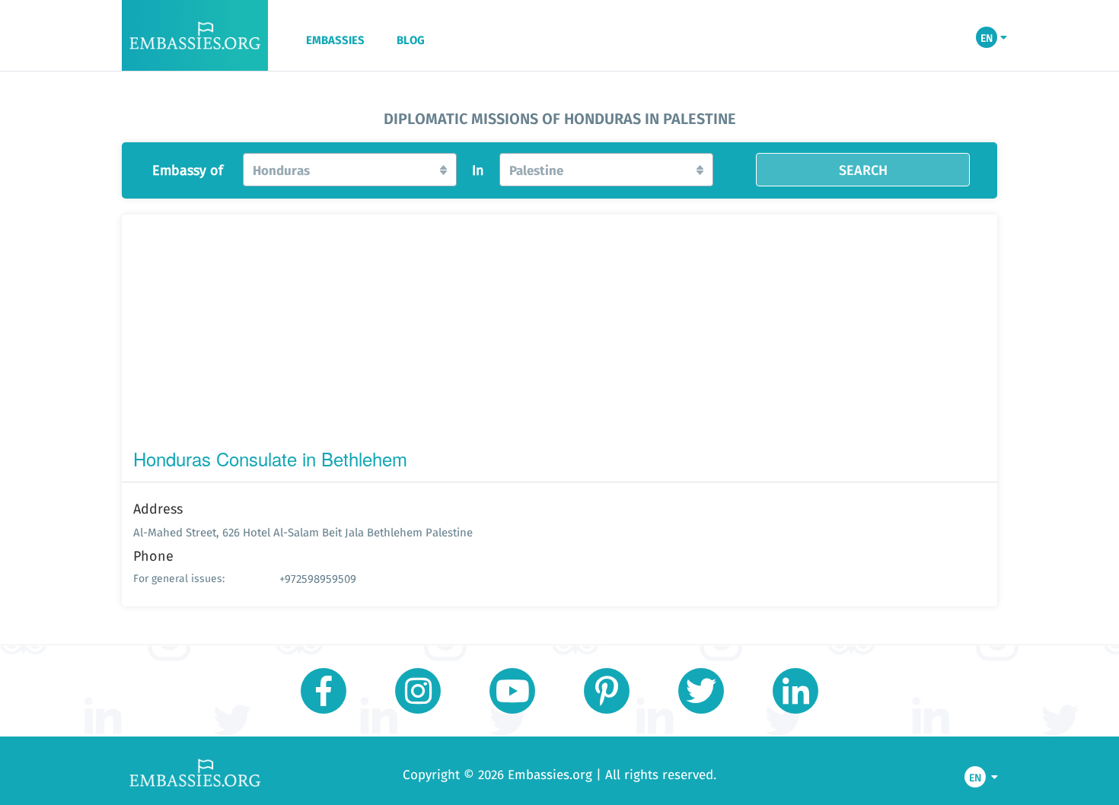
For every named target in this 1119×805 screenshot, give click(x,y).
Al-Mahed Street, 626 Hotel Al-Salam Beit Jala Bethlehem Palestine (303, 532)
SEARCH (863, 169)
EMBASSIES (335, 40)
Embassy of (187, 170)
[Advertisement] (559, 334)
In (478, 170)
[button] (350, 169)
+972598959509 (317, 578)
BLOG (411, 40)
